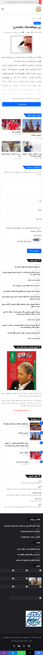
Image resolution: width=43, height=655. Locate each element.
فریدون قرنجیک (36, 493)
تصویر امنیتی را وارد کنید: (24, 241)
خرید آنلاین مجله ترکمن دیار (21, 410)
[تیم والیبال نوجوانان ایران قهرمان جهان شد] (35, 427)
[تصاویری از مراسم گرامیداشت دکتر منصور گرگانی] (8, 581)
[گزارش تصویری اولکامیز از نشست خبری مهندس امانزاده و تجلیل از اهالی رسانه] (8, 589)
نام (40, 201)
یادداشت (33, 18)
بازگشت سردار (16, 132)
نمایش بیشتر (22, 104)
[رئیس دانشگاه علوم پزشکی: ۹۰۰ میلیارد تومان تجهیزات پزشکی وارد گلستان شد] (35, 446)
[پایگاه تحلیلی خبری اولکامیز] (38, 9)
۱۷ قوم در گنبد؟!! (36, 135)
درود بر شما (38, 499)
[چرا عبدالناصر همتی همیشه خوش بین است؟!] (31, 146)
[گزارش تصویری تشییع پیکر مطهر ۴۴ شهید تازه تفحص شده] (21, 589)
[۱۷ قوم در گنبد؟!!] (31, 126)
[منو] (3, 9)
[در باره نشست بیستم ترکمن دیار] (11, 146)
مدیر (40, 481)
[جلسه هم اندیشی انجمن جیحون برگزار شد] (8, 573)
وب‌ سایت (38, 219)
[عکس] (35, 581)
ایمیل (39, 210)
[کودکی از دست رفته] (35, 465)
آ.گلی (39, 487)
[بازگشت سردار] (11, 124)
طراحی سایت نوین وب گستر (19, 641)
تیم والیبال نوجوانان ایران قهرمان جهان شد (15, 424)
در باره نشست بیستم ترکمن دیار (11, 155)
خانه (38, 18)
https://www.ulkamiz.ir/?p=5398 (21, 99)
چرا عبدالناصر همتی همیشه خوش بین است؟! (31, 155)
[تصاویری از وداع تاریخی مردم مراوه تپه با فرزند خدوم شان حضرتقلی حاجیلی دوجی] (21, 573)
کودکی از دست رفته (22, 462)
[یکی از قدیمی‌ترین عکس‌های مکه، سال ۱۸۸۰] (35, 573)
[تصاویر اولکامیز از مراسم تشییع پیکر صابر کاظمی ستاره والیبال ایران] (35, 589)
